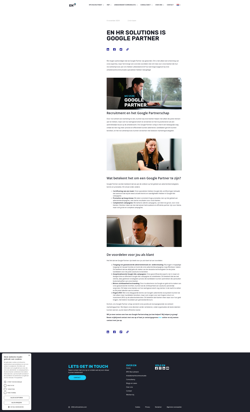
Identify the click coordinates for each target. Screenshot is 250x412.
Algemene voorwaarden (174, 407)
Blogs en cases (131, 383)
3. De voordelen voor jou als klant (80, 102)
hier (160, 317)
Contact (170, 5)
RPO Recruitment (95, 5)
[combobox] (178, 5)
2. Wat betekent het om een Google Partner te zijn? (81, 96)
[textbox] (178, 5)
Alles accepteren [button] (17, 397)
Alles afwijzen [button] (17, 402)
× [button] (29, 355)
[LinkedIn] (163, 368)
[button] (16, 407)
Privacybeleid (18, 377)
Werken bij (130, 395)
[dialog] (16, 381)
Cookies (137, 407)
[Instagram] (160, 368)
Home (128, 368)
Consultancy (145, 5)
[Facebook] (156, 368)
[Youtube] (167, 368)
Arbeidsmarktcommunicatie (125, 5)
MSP (108, 5)
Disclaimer (158, 407)
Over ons (158, 5)
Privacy (147, 407)
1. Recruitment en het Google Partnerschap (79, 89)
